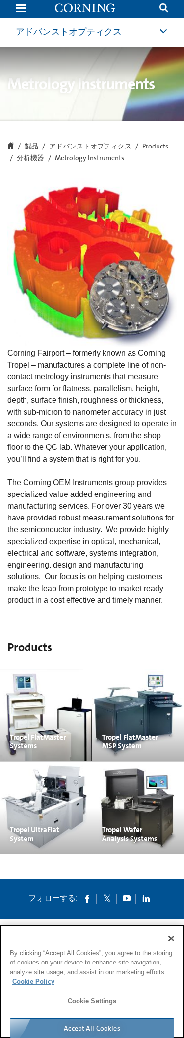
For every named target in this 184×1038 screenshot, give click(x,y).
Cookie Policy (33, 981)
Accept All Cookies (92, 1028)
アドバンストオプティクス (69, 32)
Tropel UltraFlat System (34, 834)
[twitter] (107, 898)
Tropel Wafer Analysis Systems (129, 834)
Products (155, 146)
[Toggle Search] (163, 9)
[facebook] (87, 898)
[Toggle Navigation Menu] (21, 9)
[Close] (171, 938)
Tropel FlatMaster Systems (38, 741)
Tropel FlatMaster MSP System (130, 741)
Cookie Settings (92, 1001)
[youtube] (126, 898)
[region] (92, 981)
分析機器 (30, 158)
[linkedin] (146, 898)
